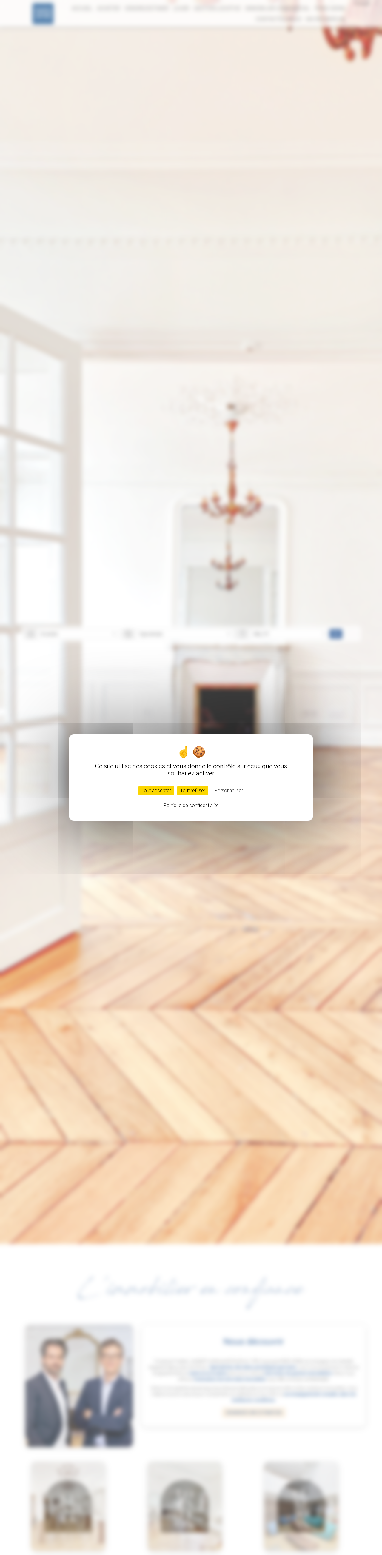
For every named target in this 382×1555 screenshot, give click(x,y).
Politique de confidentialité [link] (191, 805)
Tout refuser (192, 790)
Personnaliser (229, 790)
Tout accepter (156, 790)
